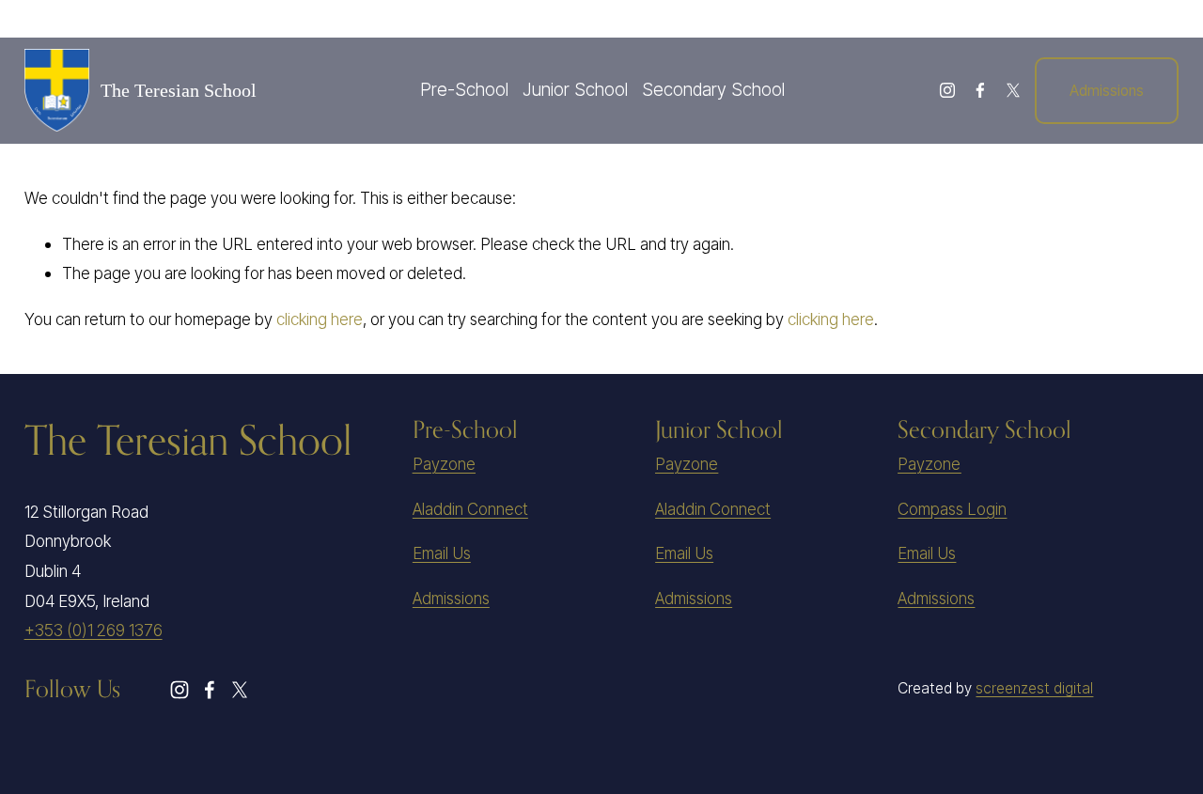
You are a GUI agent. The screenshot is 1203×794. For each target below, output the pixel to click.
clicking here (319, 319)
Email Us (442, 553)
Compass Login (952, 509)
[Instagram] (947, 90)
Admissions (1107, 91)
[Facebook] (980, 90)
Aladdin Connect (470, 509)
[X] (1013, 90)
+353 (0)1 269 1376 (93, 630)
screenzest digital (1034, 688)
